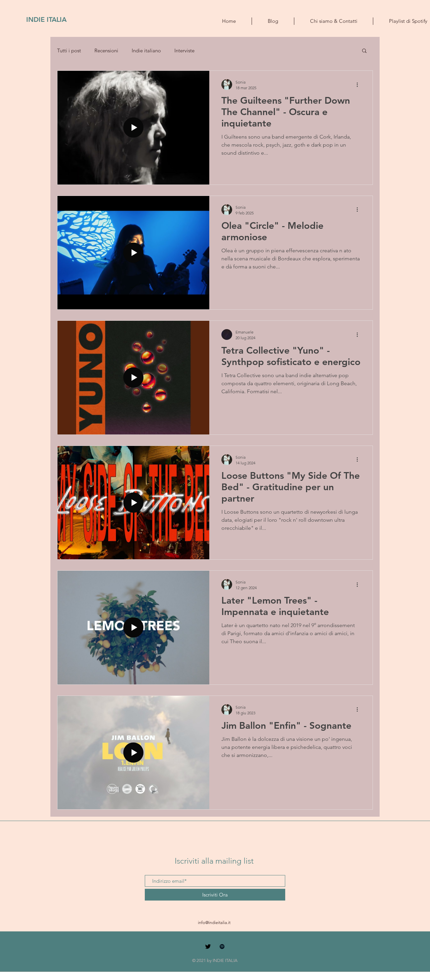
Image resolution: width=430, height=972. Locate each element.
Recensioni (106, 50)
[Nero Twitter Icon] (208, 946)
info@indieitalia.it (214, 922)
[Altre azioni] (359, 85)
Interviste (184, 50)
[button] (364, 51)
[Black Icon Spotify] (222, 946)
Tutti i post (69, 50)
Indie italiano (146, 50)
